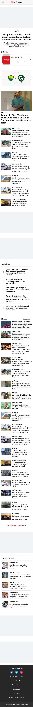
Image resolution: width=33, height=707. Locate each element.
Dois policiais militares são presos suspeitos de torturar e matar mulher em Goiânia (16, 37)
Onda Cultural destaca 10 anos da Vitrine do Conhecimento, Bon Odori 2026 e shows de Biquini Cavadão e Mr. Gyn (21, 349)
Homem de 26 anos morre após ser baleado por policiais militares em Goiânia (21, 495)
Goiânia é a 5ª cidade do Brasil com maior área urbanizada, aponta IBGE (17, 308)
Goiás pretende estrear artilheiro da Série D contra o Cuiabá (21, 407)
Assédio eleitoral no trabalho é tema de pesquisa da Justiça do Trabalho (20, 576)
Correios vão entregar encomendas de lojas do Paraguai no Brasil (20, 203)
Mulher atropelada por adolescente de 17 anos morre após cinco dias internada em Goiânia (20, 507)
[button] (6, 60)
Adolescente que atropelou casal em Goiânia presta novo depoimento (17, 289)
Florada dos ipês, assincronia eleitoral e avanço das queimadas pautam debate (22, 326)
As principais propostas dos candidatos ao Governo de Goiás (18, 606)
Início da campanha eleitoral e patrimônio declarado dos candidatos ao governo (20, 596)
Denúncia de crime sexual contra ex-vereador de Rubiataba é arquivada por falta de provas (21, 133)
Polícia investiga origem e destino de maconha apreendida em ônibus (21, 518)
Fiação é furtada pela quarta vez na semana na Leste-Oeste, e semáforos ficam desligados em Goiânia (21, 192)
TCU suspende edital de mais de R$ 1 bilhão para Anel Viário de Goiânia (20, 474)
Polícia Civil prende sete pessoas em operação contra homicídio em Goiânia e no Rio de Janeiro (18, 298)
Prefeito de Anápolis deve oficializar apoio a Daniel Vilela (21, 484)
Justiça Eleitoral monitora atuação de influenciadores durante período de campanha (21, 180)
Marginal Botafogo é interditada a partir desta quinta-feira (15, 281)
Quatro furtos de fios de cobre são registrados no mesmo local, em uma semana (20, 157)
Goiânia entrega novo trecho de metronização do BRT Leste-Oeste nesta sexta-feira (22, 145)
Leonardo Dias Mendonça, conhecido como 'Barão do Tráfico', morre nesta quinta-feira (16, 119)
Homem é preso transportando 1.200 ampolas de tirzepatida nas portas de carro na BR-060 (22, 362)
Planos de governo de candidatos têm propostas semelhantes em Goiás (18, 586)
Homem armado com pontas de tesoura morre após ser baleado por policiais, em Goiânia (17, 272)
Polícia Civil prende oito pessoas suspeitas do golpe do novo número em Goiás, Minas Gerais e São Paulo (21, 169)
